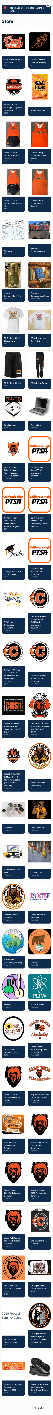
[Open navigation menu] (48, 4)
